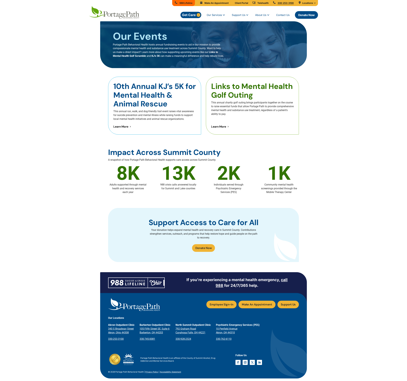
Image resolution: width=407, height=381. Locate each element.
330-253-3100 (116, 338)
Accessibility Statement (170, 372)
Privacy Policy (151, 372)
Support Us (238, 15)
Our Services (214, 15)
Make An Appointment (257, 304)
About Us (260, 15)
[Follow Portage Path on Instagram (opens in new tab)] (245, 362)
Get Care (189, 15)
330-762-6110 (223, 338)
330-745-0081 (147, 338)
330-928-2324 (183, 338)
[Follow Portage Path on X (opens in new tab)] (252, 362)
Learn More (120, 127)
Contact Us (283, 15)
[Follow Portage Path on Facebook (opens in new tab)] (238, 362)
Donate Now (306, 15)
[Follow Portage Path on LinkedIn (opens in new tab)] (259, 362)
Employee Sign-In (221, 304)
